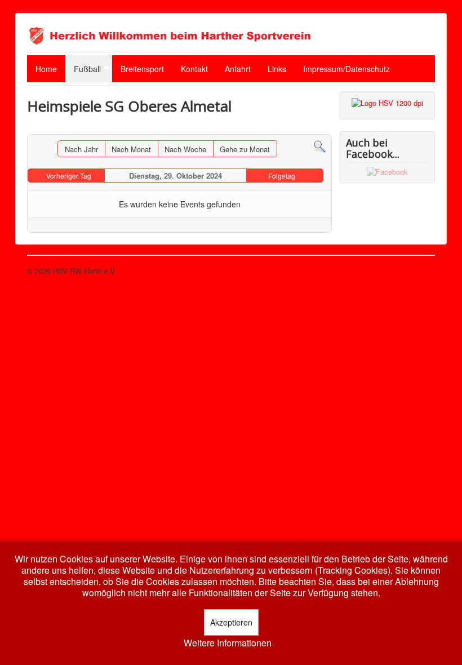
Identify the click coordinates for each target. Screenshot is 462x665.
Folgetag (281, 175)
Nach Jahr (81, 149)
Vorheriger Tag (68, 175)
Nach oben (417, 270)
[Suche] (320, 145)
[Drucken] (323, 128)
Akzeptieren (231, 622)
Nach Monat (131, 149)
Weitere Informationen (228, 643)
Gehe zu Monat (245, 149)
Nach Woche (185, 149)
